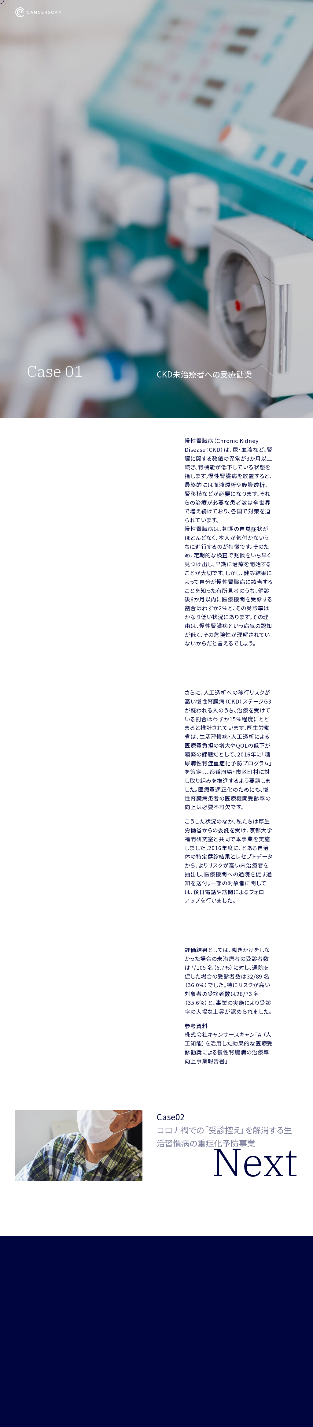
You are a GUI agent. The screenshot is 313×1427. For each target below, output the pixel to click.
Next (255, 1161)
